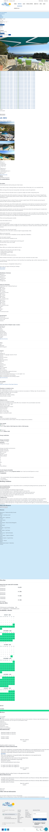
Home (15, 3)
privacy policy (37, 823)
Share (1, 176)
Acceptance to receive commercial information (39, 827)
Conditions (2, 13)
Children (2, 30)
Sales (24, 3)
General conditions (27, 812)
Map (1, 15)
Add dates (2, 24)
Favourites (46, 0)
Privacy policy (28, 817)
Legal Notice (27, 815)
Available (2, 708)
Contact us (16, 8)
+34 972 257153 (7, 817)
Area (41, 3)
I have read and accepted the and (39, 823)
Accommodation (3, 12)
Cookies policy (28, 814)
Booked (2, 705)
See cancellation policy (5, 487)
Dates (1, 22)
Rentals (20, 3)
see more (3, 753)
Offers (1, 16)
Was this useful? (24, 739)
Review (1, 17)
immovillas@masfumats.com (10, 818)
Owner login (41, 0)
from (1, 19)
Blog (44, 3)
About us (36, 3)
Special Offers (29, 3)
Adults (1, 26)
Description (2, 114)
